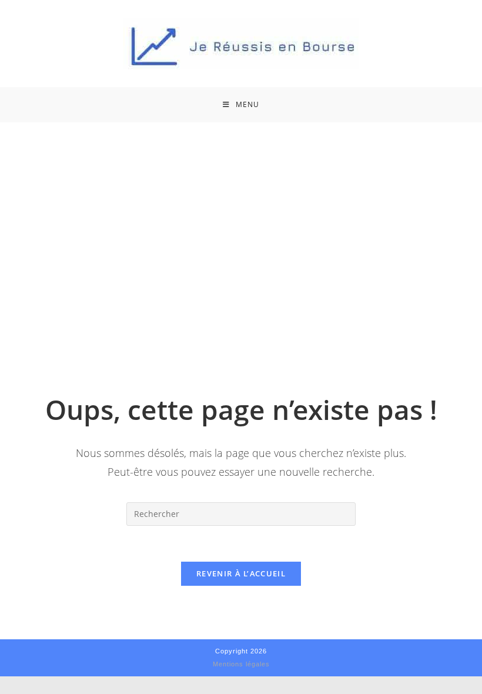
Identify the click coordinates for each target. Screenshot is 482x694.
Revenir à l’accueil (241, 573)
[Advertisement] (241, 210)
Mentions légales (241, 664)
